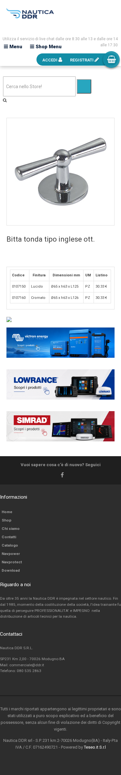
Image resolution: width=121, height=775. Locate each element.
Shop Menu (48, 47)
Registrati (82, 60)
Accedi (50, 60)
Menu (15, 47)
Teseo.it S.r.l (95, 747)
